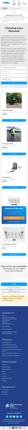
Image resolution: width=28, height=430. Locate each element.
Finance (4, 374)
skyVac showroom (7, 378)
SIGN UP (14, 284)
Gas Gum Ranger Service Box (9, 244)
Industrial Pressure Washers (12, 19)
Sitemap (4, 380)
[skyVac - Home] (6, 3)
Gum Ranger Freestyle (7, 143)
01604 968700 (6, 326)
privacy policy (16, 290)
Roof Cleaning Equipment (9, 344)
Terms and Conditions (14, 423)
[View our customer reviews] (24, 3)
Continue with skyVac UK (14, 221)
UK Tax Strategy (6, 369)
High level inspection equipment (11, 355)
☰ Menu (4, 8)
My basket (5, 392)
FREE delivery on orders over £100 (14, 15)
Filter (14, 83)
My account (5, 389)
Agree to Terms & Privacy (15, 287)
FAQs (3, 371)
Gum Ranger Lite (6, 177)
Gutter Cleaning (6, 342)
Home (3, 19)
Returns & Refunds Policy (18, 421)
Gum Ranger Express (7, 110)
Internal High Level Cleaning (10, 347)
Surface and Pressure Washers (10, 353)
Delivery (4, 376)
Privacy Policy (23, 292)
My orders (4, 394)
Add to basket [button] (14, 254)
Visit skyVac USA (14, 218)
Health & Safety (6, 367)
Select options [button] (14, 120)
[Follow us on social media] (7, 416)
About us (4, 364)
